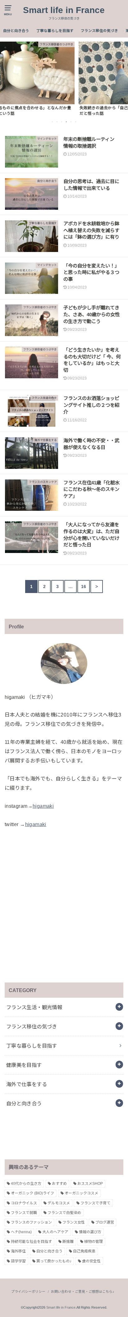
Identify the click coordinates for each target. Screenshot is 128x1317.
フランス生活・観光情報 (34, 1007)
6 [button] (76, 122)
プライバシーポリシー (28, 1291)
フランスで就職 (24, 1213)
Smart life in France (64, 10)
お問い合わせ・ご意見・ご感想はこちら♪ (82, 1291)
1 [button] (52, 122)
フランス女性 (73, 1222)
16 (83, 586)
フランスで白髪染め (64, 1213)
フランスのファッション (31, 1222)
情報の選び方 (90, 1232)
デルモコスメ (59, 1203)
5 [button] (71, 122)
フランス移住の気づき (99, 31)
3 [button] (62, 122)
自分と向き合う (16, 31)
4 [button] (67, 122)
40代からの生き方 (26, 1183)
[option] (64, 79)
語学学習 (18, 1261)
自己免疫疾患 (84, 1251)
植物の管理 (93, 1241)
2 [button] (57, 122)
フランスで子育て (95, 1203)
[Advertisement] (64, 906)
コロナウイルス (24, 1203)
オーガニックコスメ (81, 1193)
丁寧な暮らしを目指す (55, 31)
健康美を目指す (24, 1065)
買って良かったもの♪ (53, 1261)
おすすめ (59, 1183)
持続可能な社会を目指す (31, 1241)
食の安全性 (91, 1261)
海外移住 (18, 1251)
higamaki (43, 806)
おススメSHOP (90, 1183)
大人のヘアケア (55, 1232)
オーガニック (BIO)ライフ (32, 1193)
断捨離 (68, 1241)
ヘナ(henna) (21, 1232)
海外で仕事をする (26, 1084)
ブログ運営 (104, 1222)
